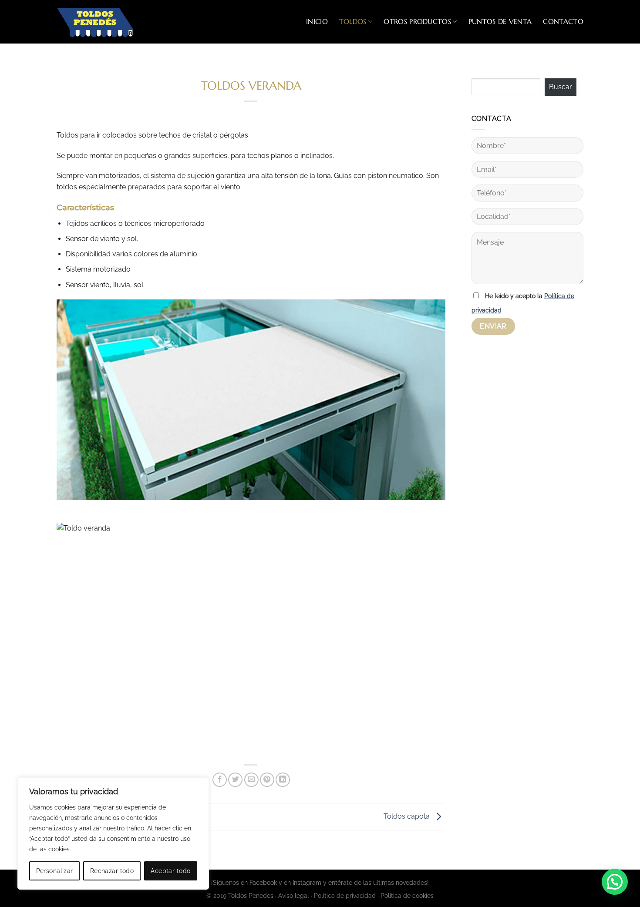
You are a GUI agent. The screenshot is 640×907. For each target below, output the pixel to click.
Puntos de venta (500, 21)
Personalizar (54, 870)
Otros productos (417, 21)
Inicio (317, 21)
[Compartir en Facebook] (219, 780)
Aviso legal (293, 895)
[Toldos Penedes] (100, 21)
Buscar (560, 87)
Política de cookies (407, 895)
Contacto (563, 21)
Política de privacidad (345, 895)
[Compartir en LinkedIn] (283, 780)
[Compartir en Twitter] (235, 780)
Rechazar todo (112, 870)
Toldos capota (407, 816)
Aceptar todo (170, 870)
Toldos (353, 21)
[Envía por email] (251, 780)
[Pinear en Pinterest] (267, 780)
